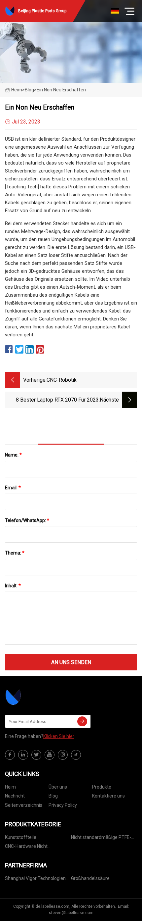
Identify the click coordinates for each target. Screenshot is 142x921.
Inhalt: (13, 585)
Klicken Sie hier (58, 736)
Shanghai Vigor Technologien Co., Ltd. (35, 879)
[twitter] (36, 755)
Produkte (101, 787)
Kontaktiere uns (108, 796)
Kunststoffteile (20, 837)
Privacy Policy (63, 805)
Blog (53, 796)
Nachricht (15, 796)
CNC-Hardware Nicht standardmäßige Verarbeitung (36, 847)
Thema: (14, 553)
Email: (13, 487)
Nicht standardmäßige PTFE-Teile (101, 838)
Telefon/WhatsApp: (27, 520)
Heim (16, 89)
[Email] (82, 721)
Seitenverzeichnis (23, 805)
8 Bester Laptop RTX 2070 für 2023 (57, 400)
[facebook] (10, 755)
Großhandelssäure (90, 878)
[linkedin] (23, 755)
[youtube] (49, 755)
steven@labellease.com (71, 912)
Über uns (58, 787)
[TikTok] (76, 755)
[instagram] (63, 755)
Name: (13, 455)
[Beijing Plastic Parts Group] (38, 697)
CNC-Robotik (62, 380)
